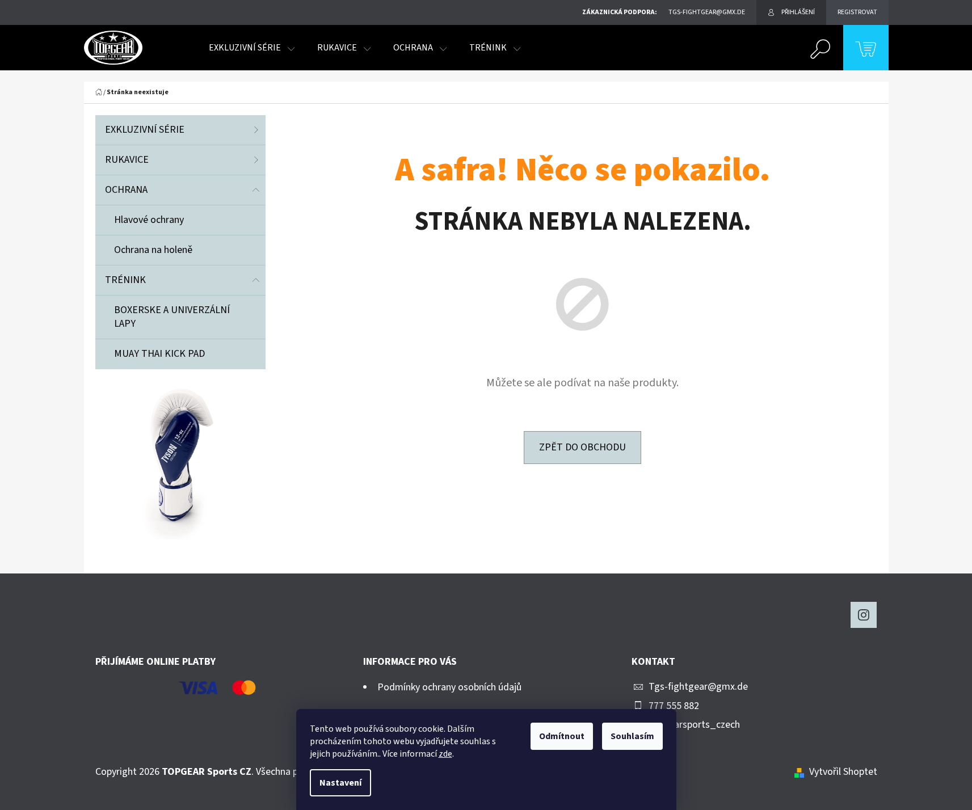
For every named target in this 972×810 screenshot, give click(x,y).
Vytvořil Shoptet (843, 772)
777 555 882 (674, 706)
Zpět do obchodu (582, 447)
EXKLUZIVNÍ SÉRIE (144, 130)
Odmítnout (561, 736)
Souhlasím (632, 736)
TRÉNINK (125, 280)
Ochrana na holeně (153, 250)
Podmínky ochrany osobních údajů (449, 687)
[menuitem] (251, 47)
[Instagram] (864, 615)
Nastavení (340, 783)
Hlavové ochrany (149, 220)
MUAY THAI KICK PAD (159, 354)
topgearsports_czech (694, 725)
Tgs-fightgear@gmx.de (698, 687)
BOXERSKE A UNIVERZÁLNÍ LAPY (172, 317)
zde (445, 754)
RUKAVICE (127, 160)
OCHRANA (126, 190)
